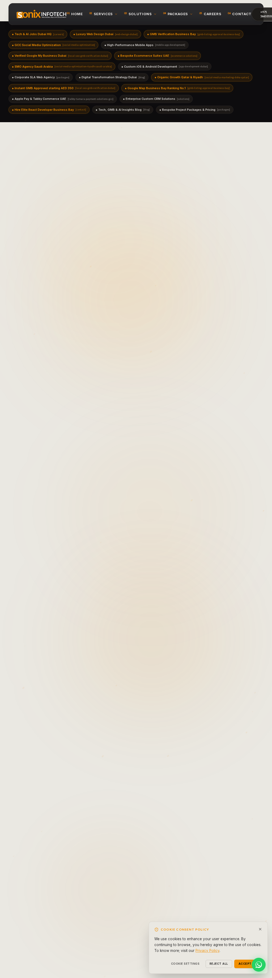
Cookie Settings (185, 963)
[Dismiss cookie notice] (260, 929)
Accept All (248, 963)
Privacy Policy (207, 950)
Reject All (219, 963)
